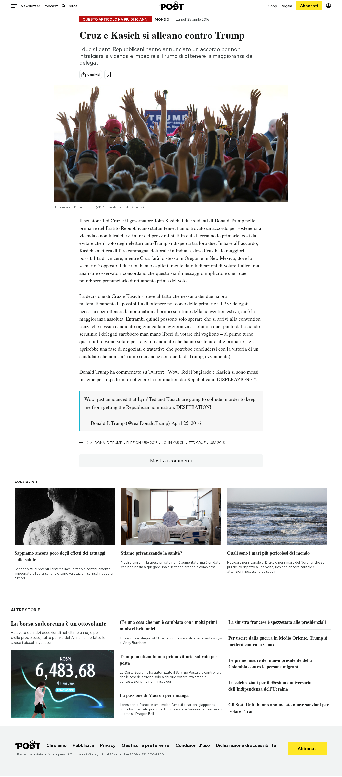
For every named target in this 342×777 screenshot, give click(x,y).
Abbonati (309, 5)
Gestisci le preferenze (145, 745)
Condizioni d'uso (193, 745)
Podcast (51, 6)
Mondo (162, 19)
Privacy (108, 745)
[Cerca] (63, 5)
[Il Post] (171, 5)
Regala (286, 6)
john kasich (173, 442)
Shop (272, 6)
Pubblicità (83, 745)
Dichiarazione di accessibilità (246, 745)
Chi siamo (56, 745)
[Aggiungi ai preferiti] (109, 74)
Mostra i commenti (171, 460)
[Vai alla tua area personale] (328, 5)
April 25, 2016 (186, 423)
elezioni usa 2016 (142, 442)
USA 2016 (217, 442)
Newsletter (30, 6)
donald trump (108, 442)
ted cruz (197, 442)
